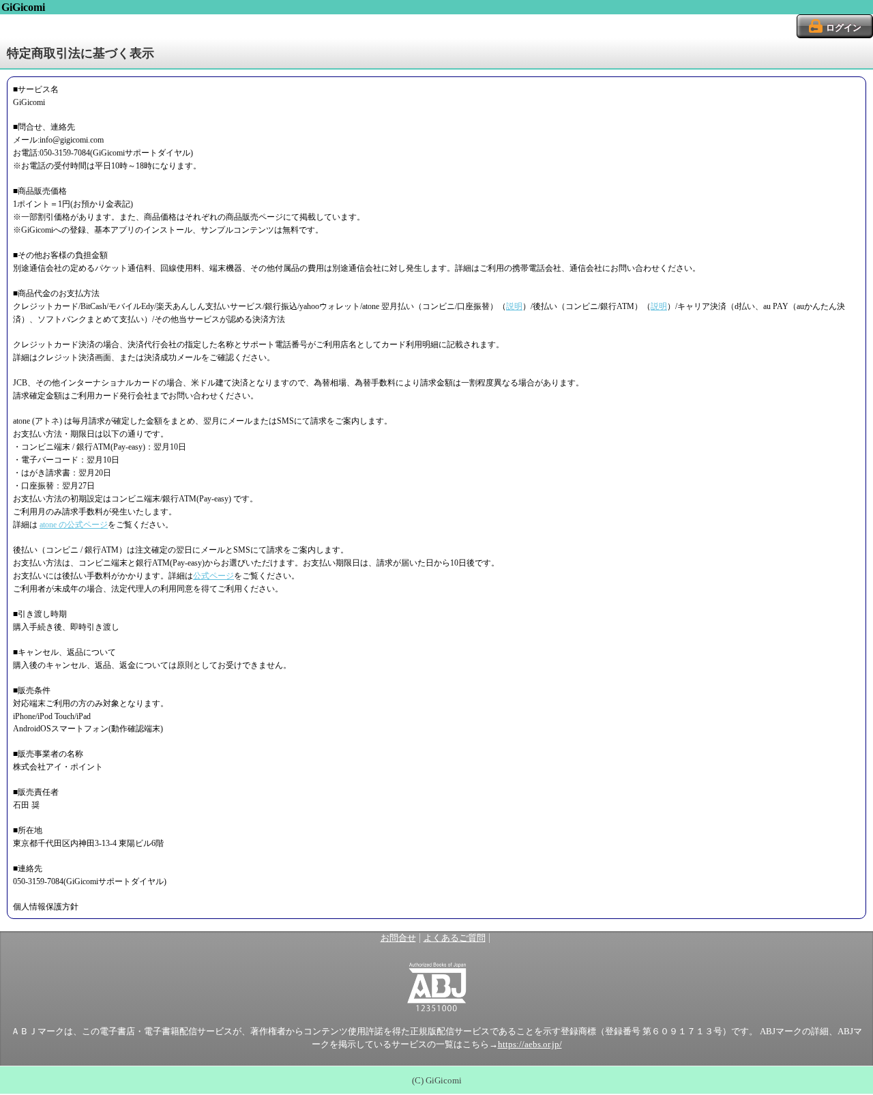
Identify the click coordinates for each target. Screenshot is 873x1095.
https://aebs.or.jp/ (530, 1044)
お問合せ (398, 938)
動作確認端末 (135, 728)
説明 (514, 306)
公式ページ (213, 576)
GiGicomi (23, 7)
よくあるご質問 (455, 938)
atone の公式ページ (74, 524)
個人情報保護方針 (45, 906)
